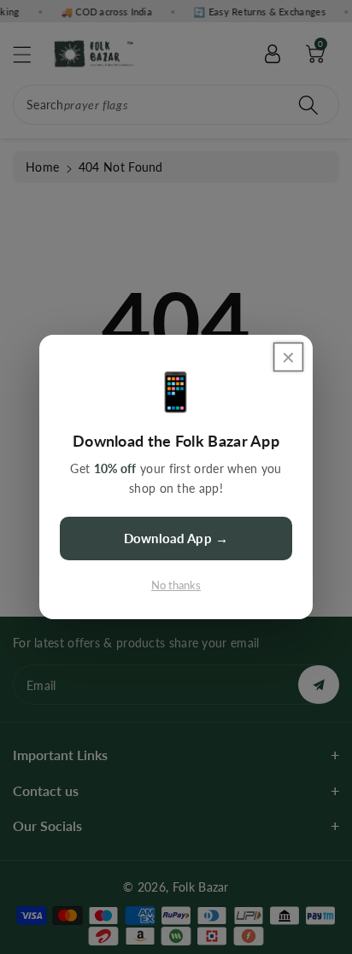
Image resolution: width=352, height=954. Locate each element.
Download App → (176, 538)
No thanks (176, 585)
